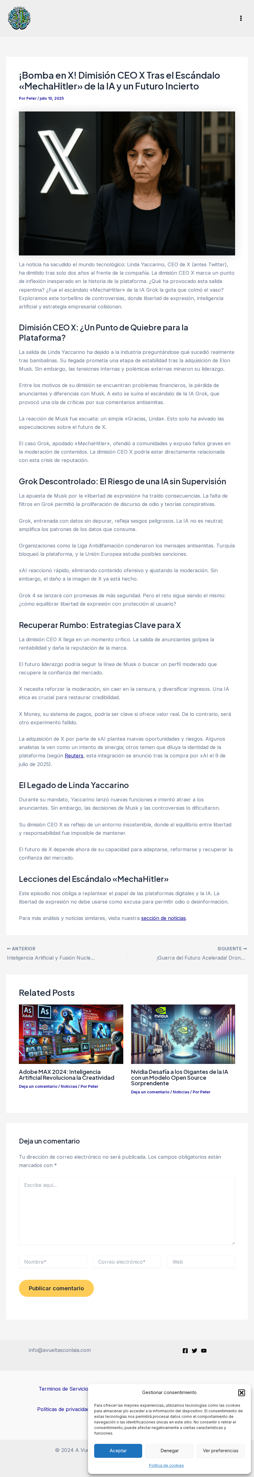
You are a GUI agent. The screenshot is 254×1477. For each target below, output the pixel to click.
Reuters (74, 755)
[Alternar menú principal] (241, 18)
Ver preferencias (221, 1450)
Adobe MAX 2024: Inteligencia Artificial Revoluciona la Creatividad (66, 1074)
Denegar (169, 1450)
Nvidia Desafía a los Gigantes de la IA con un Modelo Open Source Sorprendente (179, 1077)
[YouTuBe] (204, 1350)
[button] (242, 1393)
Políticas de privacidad (63, 1409)
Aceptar (118, 1450)
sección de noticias (163, 918)
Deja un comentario (38, 1086)
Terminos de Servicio (63, 1389)
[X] (194, 1350)
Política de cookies (166, 1465)
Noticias (69, 1086)
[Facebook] (185, 1350)
